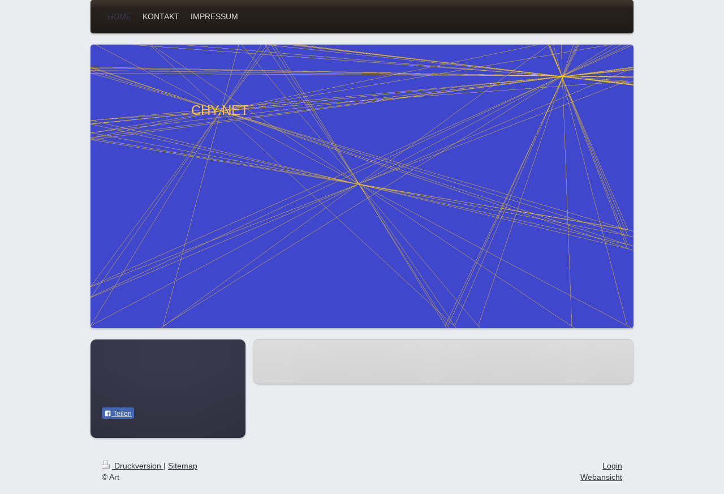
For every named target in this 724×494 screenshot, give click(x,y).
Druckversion (137, 465)
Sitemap (182, 465)
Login (612, 465)
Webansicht (601, 477)
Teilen (121, 414)
